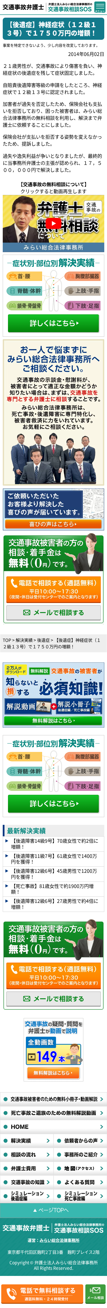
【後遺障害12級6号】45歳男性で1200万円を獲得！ (54, 873)
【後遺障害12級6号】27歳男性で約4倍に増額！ (54, 903)
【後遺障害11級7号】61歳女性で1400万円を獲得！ (54, 858)
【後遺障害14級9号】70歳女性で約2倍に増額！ (54, 843)
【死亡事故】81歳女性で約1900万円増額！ (52, 889)
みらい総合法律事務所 (59, 1240)
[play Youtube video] (54, 223)
